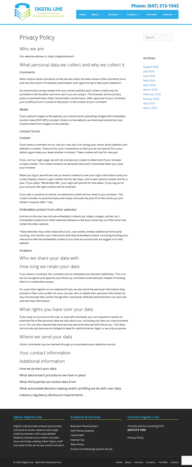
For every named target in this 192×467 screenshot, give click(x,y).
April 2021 (149, 103)
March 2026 (150, 89)
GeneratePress (53, 462)
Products (132, 14)
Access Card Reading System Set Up (91, 449)
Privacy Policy (136, 437)
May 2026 (149, 80)
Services (113, 14)
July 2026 (148, 71)
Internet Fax (77, 440)
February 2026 (152, 94)
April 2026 (149, 85)
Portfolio (152, 14)
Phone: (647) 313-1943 (154, 6)
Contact (167, 14)
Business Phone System (84, 426)
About (95, 14)
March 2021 (150, 108)
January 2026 (151, 98)
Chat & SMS (77, 435)
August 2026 (150, 67)
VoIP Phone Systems (82, 430)
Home (82, 14)
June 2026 (149, 76)
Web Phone (77, 444)
